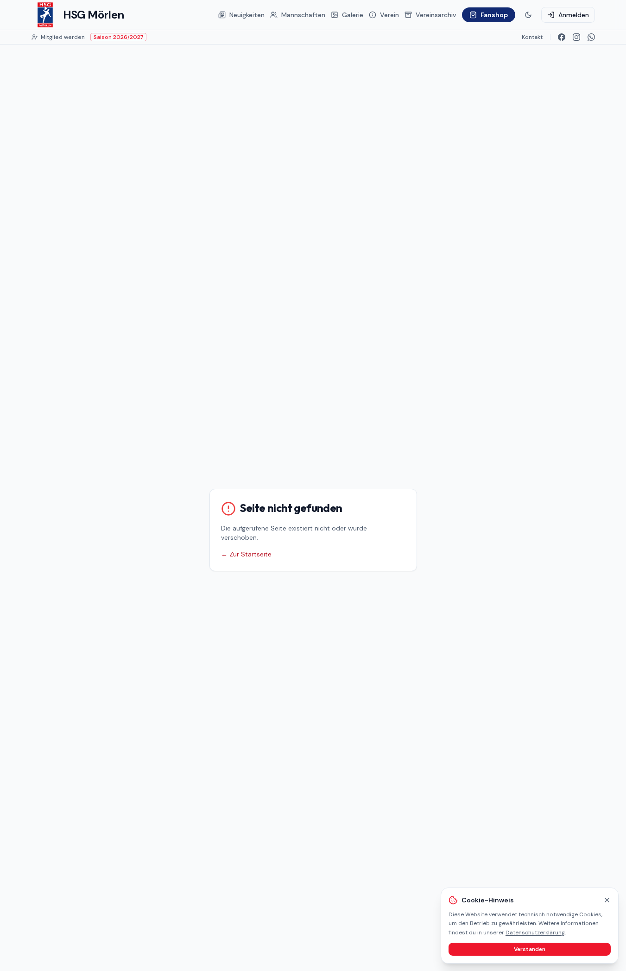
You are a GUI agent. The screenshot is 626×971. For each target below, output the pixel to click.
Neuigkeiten (247, 15)
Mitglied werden (63, 37)
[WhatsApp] (591, 37)
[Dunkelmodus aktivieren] (528, 14)
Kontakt (532, 37)
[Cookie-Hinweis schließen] (607, 900)
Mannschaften (303, 15)
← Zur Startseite (246, 554)
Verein (389, 15)
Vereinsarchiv (436, 15)
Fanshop (494, 15)
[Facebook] (561, 37)
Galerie (352, 15)
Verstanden (529, 949)
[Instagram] (576, 37)
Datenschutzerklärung (535, 932)
